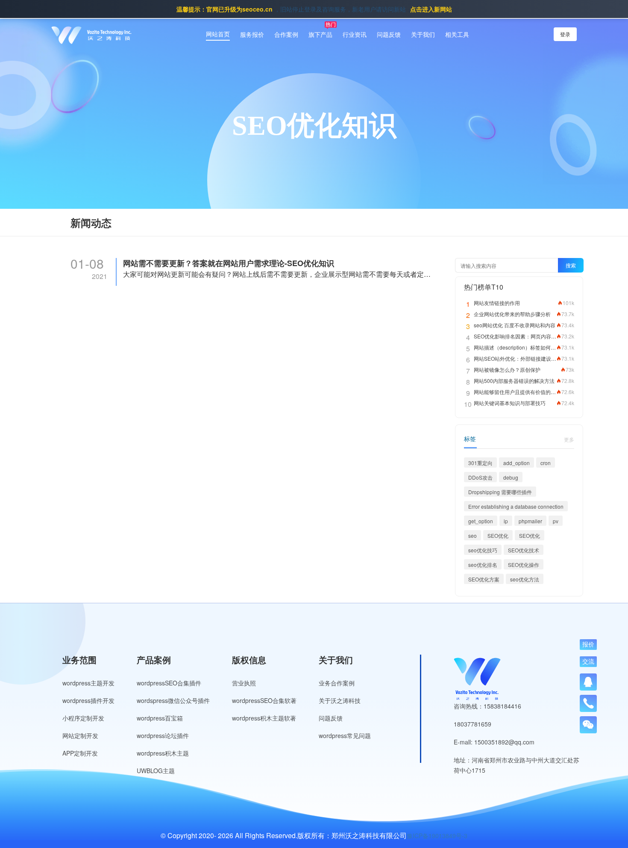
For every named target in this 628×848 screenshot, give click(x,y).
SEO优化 (497, 535)
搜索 (571, 265)
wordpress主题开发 (88, 683)
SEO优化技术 (523, 550)
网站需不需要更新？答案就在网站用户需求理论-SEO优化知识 (228, 263)
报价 (588, 645)
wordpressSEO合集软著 (264, 700)
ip (506, 521)
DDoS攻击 (480, 477)
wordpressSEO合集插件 (169, 683)
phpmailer (530, 521)
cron (545, 462)
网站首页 (218, 34)
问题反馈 (389, 34)
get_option (480, 521)
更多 (569, 439)
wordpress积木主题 (163, 753)
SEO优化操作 (523, 564)
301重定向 (480, 462)
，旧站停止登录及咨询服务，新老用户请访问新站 (314, 9)
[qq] (588, 682)
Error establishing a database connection (515, 506)
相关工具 (457, 34)
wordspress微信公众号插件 (173, 700)
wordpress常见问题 (345, 735)
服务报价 (252, 34)
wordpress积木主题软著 (264, 718)
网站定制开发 (80, 735)
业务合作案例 (337, 683)
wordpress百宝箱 (160, 718)
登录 (565, 34)
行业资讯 (355, 34)
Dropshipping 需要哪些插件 (500, 491)
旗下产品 (320, 34)
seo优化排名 (482, 564)
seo (472, 535)
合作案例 (286, 34)
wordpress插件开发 (88, 700)
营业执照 (244, 683)
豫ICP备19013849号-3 (437, 836)
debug (510, 477)
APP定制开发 (80, 753)
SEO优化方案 (483, 579)
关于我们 (423, 34)
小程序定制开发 (83, 718)
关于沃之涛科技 (340, 700)
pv (555, 521)
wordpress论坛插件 (163, 735)
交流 (588, 662)
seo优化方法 (524, 579)
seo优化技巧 (482, 550)
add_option (516, 462)
